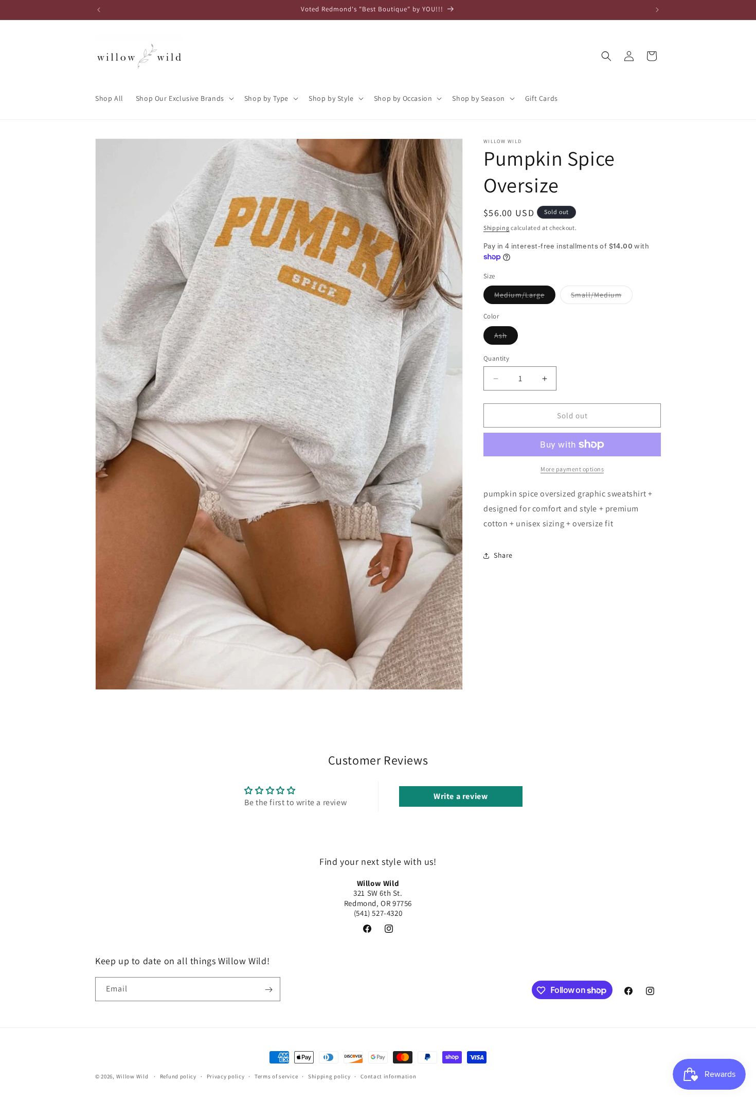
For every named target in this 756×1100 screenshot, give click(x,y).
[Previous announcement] (98, 10)
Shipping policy (329, 1075)
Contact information (388, 1075)
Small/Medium (602, 297)
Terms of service (276, 1075)
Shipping (496, 228)
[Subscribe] (268, 990)
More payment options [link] (572, 469)
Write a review (461, 796)
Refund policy (178, 1075)
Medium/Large (524, 297)
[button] (184, 98)
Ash (506, 337)
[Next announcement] (657, 10)
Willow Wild (132, 1076)
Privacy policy (226, 1075)
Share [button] (503, 555)
